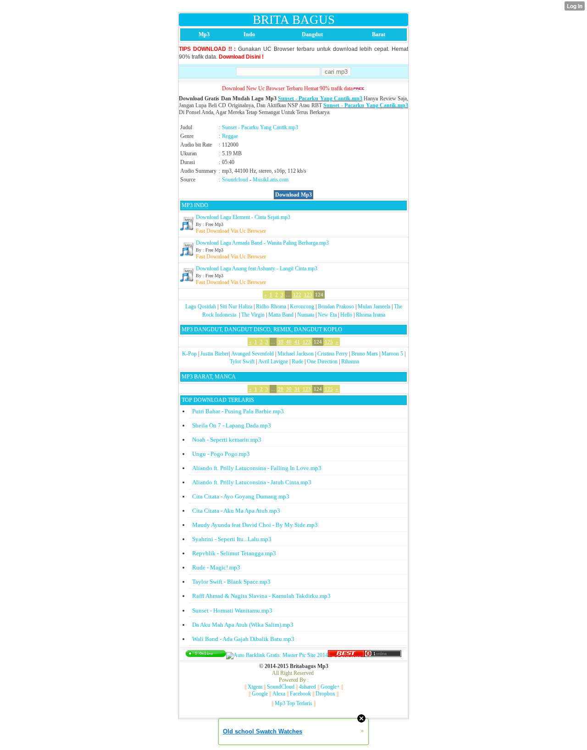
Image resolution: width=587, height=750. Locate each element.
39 (280, 342)
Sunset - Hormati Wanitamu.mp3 (232, 610)
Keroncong (302, 306)
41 (297, 342)
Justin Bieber (214, 353)
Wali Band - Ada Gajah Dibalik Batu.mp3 (243, 638)
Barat (378, 34)
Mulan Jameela (374, 306)
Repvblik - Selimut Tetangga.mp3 (234, 553)
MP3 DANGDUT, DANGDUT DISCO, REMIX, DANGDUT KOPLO (262, 329)
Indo (249, 34)
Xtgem (255, 687)
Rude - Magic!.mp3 (216, 567)
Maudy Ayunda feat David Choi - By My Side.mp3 (255, 524)
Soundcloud (235, 179)
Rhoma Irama (370, 315)
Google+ (330, 687)
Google (260, 693)
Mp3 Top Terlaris (293, 703)
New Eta (327, 315)
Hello (346, 315)
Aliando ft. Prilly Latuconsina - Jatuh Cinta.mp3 (251, 482)
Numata (305, 315)
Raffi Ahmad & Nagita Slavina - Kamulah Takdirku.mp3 (261, 595)
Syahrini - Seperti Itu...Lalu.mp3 (231, 539)
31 (297, 389)
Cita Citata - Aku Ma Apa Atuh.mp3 (236, 510)
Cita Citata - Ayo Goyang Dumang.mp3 (240, 496)
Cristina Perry (332, 353)
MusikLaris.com (270, 179)
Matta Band (281, 315)
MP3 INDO (195, 205)
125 (329, 342)
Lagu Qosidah (200, 306)
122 (297, 294)
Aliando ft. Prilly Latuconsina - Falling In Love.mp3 (256, 468)
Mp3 (204, 34)
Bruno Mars (364, 353)
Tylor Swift (242, 361)
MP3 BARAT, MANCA (209, 376)
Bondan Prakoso (336, 306)
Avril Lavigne (273, 361)
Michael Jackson (295, 353)
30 (289, 389)
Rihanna (350, 361)
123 (308, 294)
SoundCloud (280, 687)
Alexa (278, 693)
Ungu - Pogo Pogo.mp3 (221, 453)
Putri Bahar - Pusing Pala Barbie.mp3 (238, 411)
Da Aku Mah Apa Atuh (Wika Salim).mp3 (243, 624)
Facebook (300, 693)
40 (289, 342)
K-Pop (189, 353)
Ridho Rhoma (271, 306)
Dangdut (312, 34)
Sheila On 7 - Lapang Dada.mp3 (231, 425)
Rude (297, 361)
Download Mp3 (293, 195)
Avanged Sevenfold (252, 353)
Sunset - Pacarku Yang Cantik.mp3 (320, 98)
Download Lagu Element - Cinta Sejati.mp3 (243, 217)
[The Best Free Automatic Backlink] (346, 655)
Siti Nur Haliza (236, 306)
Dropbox (325, 693)
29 (280, 389)
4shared (307, 687)
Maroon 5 (392, 353)
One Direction (322, 361)
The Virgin (253, 315)
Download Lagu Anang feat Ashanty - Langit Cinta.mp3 (256, 268)
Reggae (230, 136)
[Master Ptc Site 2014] (277, 655)
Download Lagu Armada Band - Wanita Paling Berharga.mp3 (262, 243)
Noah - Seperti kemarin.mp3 (226, 439)
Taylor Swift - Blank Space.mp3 (231, 581)
